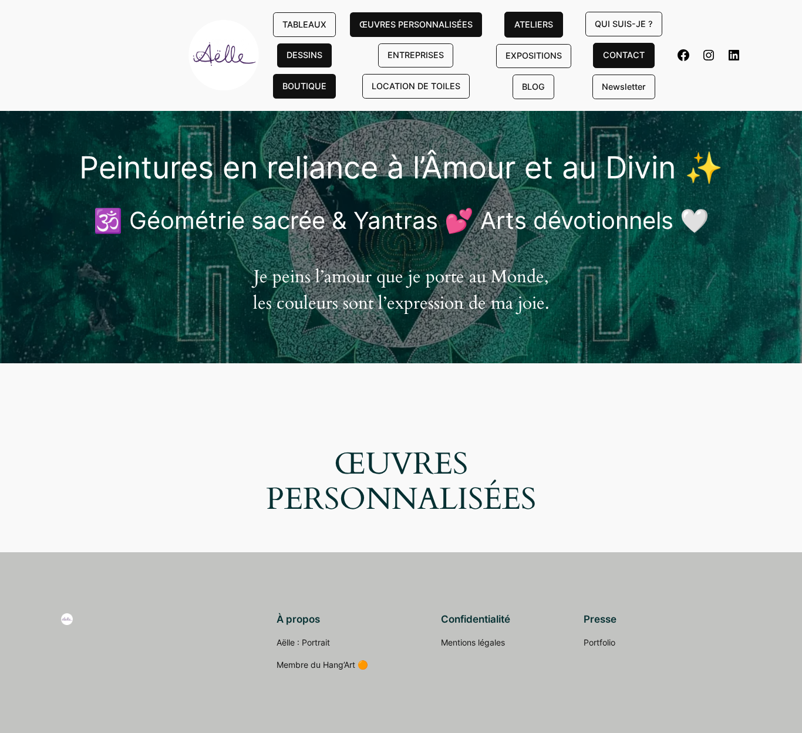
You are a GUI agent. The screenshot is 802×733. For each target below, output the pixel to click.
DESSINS (304, 55)
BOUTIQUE (304, 86)
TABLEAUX (304, 24)
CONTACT (624, 55)
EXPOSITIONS (534, 55)
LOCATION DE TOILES (416, 86)
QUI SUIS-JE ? (624, 24)
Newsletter (624, 87)
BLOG (533, 87)
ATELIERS (533, 24)
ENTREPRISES (415, 55)
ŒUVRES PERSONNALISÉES (416, 24)
